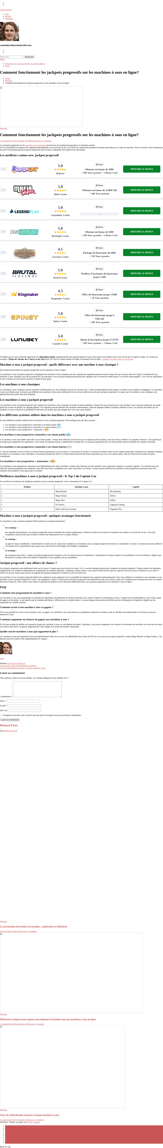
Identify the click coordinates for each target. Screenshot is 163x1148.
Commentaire (6, 696)
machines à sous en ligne (35, 145)
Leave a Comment (44, 141)
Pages (7, 66)
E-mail (3, 706)
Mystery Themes (33, 1122)
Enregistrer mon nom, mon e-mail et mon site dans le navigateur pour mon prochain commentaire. (42, 715)
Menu (2, 59)
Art (7, 14)
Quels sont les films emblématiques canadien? (18, 666)
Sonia (34, 141)
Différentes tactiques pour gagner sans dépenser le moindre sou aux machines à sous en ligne (48, 1019)
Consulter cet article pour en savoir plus (117, 359)
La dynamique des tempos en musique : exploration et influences (33, 926)
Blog (8, 16)
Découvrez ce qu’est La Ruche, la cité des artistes (25, 64)
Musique (9, 19)
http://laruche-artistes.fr (16, 663)
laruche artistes (6, 10)
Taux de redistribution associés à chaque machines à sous (23, 668)
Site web (3, 710)
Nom (3, 701)
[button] (141, 169)
